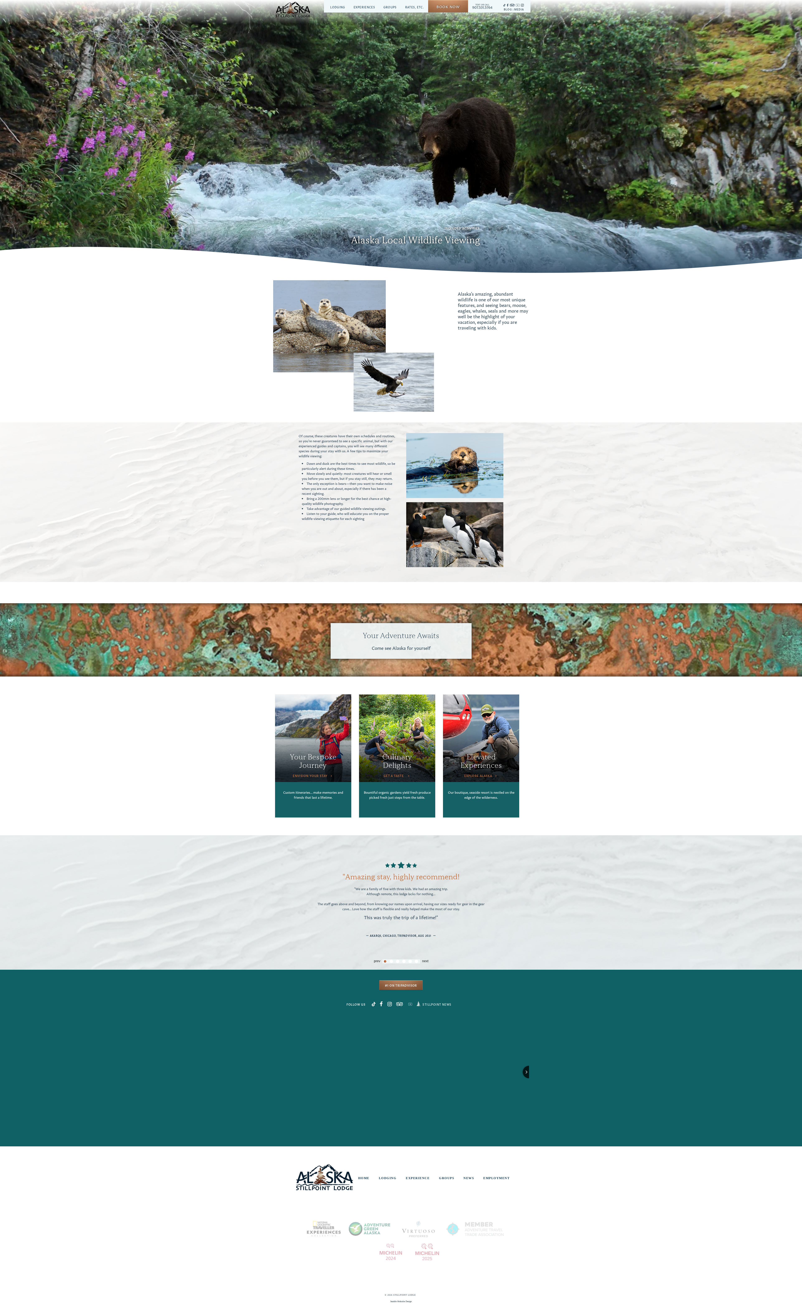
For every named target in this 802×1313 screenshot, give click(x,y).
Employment (496, 1178)
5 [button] (410, 961)
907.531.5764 (482, 6)
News (468, 1178)
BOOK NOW (448, 6)
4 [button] (404, 961)
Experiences (364, 7)
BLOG (508, 9)
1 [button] (385, 961)
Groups (390, 7)
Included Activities (462, 228)
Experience (418, 1178)
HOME (363, 1178)
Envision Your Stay (310, 775)
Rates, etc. (414, 7)
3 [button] (397, 961)
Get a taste (394, 775)
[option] (401, 895)
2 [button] (391, 961)
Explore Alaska (478, 775)
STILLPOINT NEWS (437, 1004)
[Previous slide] (273, 1072)
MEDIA (519, 9)
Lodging (337, 7)
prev (377, 961)
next (425, 961)
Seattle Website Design (401, 1301)
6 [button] (416, 961)
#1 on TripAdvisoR (401, 985)
